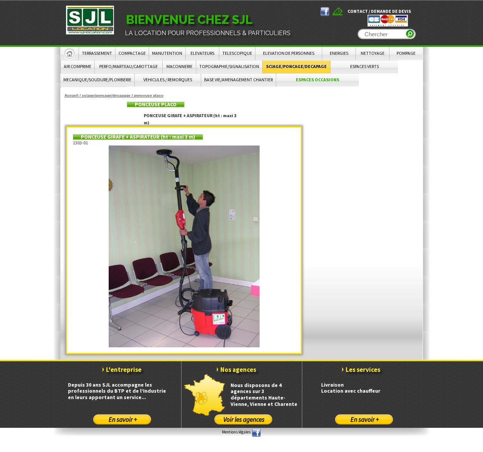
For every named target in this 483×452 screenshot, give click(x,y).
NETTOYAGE (373, 53)
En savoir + (123, 419)
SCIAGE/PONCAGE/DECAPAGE (296, 66)
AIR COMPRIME (77, 66)
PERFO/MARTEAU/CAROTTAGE (128, 66)
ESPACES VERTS (364, 66)
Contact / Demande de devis (379, 11)
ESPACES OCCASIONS (317, 79)
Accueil (71, 95)
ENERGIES (339, 53)
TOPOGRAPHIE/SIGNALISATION (229, 66)
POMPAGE (406, 53)
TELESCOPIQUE (237, 53)
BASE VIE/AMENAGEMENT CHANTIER (238, 79)
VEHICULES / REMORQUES (167, 79)
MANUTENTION (167, 53)
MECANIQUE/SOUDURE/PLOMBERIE (97, 79)
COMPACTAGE (132, 53)
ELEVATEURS (202, 53)
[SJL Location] (90, 20)
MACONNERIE (179, 66)
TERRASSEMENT (97, 53)
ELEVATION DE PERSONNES (288, 53)
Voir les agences (244, 419)
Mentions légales (236, 432)
